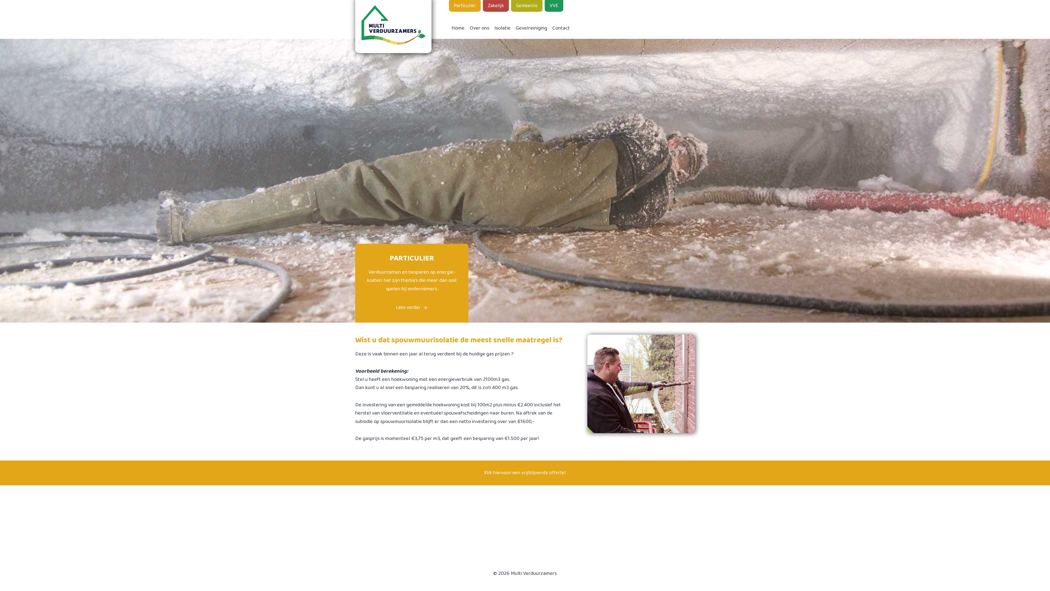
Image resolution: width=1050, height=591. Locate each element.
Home (458, 28)
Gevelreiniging (531, 28)
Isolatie (502, 28)
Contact (561, 28)
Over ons (479, 28)
